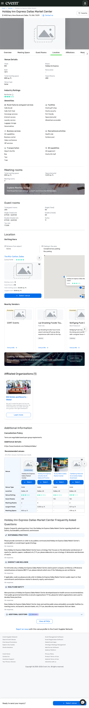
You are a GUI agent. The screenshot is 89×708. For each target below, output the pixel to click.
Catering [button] (72, 338)
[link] (19, 314)
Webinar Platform (50, 650)
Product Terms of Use (52, 656)
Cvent (3, 8)
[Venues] (85, 3)
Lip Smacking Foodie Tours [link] (50, 323)
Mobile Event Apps (50, 642)
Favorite (84, 13)
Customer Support (8, 659)
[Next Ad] (39, 258)
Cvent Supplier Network (10, 637)
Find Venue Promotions (10, 642)
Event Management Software (54, 637)
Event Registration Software (54, 639)
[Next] (87, 53)
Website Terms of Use (52, 659)
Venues (10, 8)
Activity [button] (41, 338)
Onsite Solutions (8, 647)
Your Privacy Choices (9, 662)
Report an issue (22, 629)
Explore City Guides (9, 645)
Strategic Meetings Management (55, 645)
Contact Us (6, 656)
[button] (44, 33)
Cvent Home (6, 654)
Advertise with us (50, 662)
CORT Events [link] (13, 323)
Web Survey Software (52, 647)
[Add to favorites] (39, 264)
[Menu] (2, 3)
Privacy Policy (49, 654)
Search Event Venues (9, 639)
